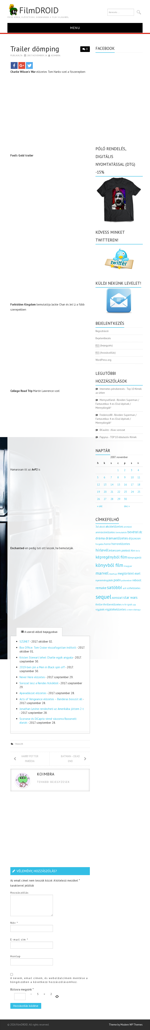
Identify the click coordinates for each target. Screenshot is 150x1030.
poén (117, 580)
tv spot (128, 604)
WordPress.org (103, 360)
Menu (75, 27)
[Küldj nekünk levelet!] (119, 301)
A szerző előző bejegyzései (40, 632)
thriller (99, 604)
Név (14, 923)
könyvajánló (134, 557)
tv (123, 604)
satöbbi (114, 587)
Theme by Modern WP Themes (126, 1024)
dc (140, 532)
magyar (128, 566)
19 (98, 491)
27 (105, 499)
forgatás (100, 544)
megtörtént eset (129, 573)
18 (139, 484)
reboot (136, 580)
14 (112, 484)
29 (118, 499)
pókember (126, 580)
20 (105, 491)
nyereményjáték (104, 580)
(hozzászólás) (106, 352)
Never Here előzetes (32, 677)
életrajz (137, 609)
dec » (127, 506)
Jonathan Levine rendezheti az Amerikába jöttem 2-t (52, 709)
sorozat (117, 597)
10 (132, 477)
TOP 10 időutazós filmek (123, 437)
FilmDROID (39, 10)
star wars (130, 597)
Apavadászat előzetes (33, 693)
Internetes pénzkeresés (112, 389)
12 (98, 484)
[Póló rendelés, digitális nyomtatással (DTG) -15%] (119, 199)
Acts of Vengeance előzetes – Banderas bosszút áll (51, 699)
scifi (124, 588)
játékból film (128, 550)
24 (132, 491)
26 (98, 499)
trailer (19, 743)
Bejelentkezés (103, 338)
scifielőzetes (133, 588)
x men (130, 609)
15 (118, 484)
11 (139, 477)
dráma (100, 538)
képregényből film (111, 557)
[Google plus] (21, 65)
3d (97, 526)
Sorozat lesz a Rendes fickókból (39, 683)
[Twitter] (29, 65)
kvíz (138, 550)
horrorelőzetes (121, 544)
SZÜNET (24, 641)
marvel (102, 573)
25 (139, 491)
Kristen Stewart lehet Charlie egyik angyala (46, 657)
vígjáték (100, 609)
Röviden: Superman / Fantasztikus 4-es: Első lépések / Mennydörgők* (117, 403)
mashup (113, 573)
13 (105, 484)
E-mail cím (19, 939)
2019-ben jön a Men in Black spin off (42, 667)
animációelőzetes (105, 532)
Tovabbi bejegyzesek (53, 782)
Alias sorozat (118, 430)
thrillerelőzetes (112, 604)
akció (102, 526)
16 (125, 484)
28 (112, 499)
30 (125, 499)
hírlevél (102, 550)
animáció (128, 526)
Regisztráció (102, 331)
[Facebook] (14, 65)
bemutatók (121, 532)
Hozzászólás (19, 892)
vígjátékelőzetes (115, 609)
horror (107, 544)
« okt (99, 506)
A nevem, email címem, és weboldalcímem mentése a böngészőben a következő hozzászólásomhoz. (49, 980)
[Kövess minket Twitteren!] (119, 259)
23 (125, 491)
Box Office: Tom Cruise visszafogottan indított (48, 647)
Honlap (15, 956)
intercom (115, 550)
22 (118, 491)
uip (134, 604)
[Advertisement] (50, 267)
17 (132, 484)
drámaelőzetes (116, 538)
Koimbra (55, 55)
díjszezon (135, 538)
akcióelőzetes (114, 526)
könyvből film (109, 565)
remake (101, 588)
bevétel (132, 532)
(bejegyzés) (104, 345)
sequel (103, 596)
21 (112, 491)
